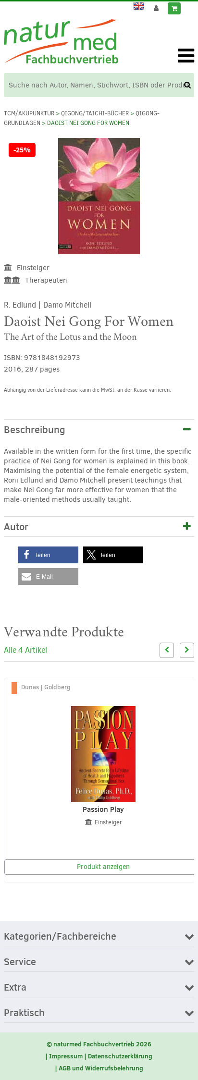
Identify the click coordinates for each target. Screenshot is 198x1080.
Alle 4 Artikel (25, 650)
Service (20, 962)
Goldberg (57, 687)
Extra (15, 987)
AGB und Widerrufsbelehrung (101, 1068)
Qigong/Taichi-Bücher (95, 113)
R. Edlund (20, 305)
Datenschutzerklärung (120, 1056)
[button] (48, 554)
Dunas (30, 687)
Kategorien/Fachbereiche (60, 937)
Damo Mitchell (67, 305)
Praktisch (24, 1013)
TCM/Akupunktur (29, 113)
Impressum (66, 1056)
